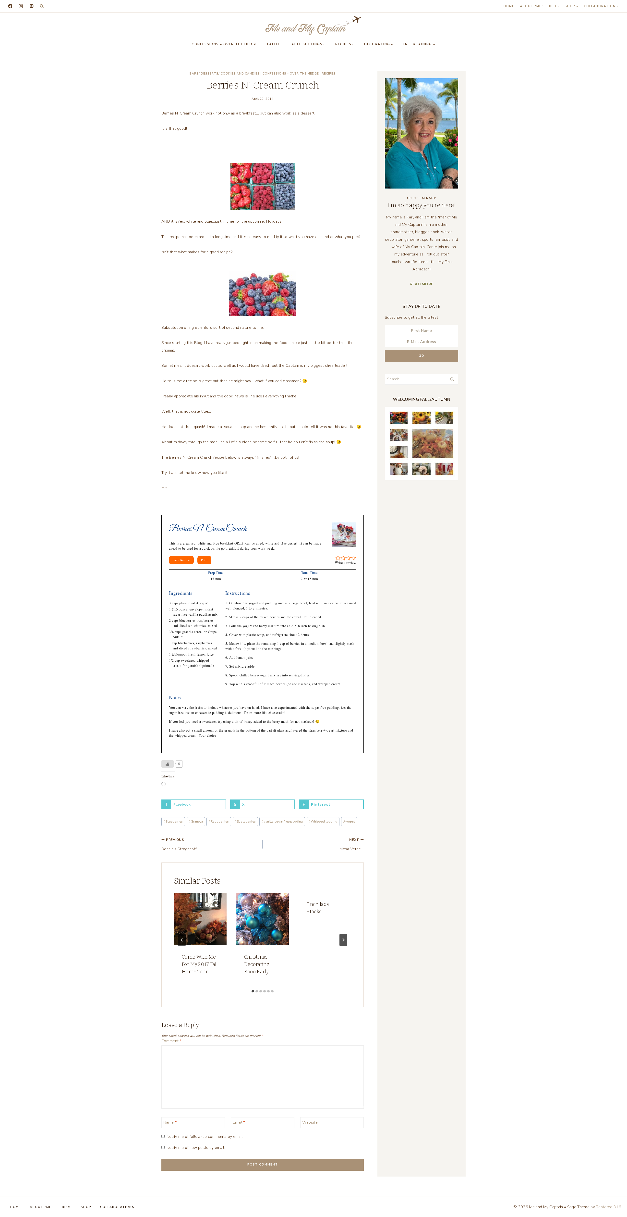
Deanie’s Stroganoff (178, 845)
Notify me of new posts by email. (196, 1147)
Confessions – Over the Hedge (225, 44)
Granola (196, 821)
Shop (86, 1207)
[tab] (253, 991)
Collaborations (601, 6)
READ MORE (422, 284)
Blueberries (173, 821)
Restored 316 (608, 1207)
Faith (273, 44)
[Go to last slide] (182, 940)
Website (310, 1122)
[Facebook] (10, 6)
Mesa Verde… (351, 845)
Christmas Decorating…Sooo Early (258, 964)
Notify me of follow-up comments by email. (205, 1136)
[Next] (343, 940)
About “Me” (531, 6)
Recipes (329, 74)
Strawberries (245, 821)
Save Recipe (181, 560)
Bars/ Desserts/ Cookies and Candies (225, 74)
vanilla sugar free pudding (282, 821)
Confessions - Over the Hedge (291, 74)
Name (170, 1122)
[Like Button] (167, 764)
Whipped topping (323, 821)
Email (239, 1122)
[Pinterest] (31, 6)
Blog (554, 6)
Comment (171, 1041)
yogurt (349, 821)
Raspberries (219, 821)
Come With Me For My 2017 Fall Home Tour (200, 964)
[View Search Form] (41, 6)
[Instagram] (20, 6)
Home (509, 6)
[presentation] (200, 919)
